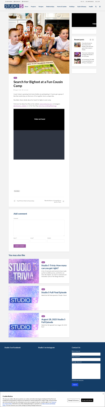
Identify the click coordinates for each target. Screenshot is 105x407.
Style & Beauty (81, 6)
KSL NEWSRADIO (90, 1)
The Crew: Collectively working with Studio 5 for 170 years (88, 54)
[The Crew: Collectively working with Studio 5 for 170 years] (77, 54)
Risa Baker (16, 191)
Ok (103, 393)
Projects (33, 6)
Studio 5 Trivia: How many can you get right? (54, 267)
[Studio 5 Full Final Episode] (24, 298)
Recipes (41, 6)
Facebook (17, 1)
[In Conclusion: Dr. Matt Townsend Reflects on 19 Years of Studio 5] (77, 61)
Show (26, 6)
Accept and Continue (87, 400)
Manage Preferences (73, 400)
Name (15, 238)
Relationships (50, 6)
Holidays (72, 6)
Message (77, 362)
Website (49, 238)
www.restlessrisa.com (46, 104)
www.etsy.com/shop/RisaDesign (48, 106)
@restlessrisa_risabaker (20, 106)
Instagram (9, 1)
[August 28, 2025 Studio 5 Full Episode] (24, 325)
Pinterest (26, 1)
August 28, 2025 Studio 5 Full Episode (53, 320)
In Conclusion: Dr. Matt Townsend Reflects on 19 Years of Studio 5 (88, 61)
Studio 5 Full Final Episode (54, 292)
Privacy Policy (8, 403)
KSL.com (97, 1)
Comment (16, 218)
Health (91, 6)
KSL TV (82, 1)
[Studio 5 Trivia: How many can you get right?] (24, 271)
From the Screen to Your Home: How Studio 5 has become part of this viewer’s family (87, 46)
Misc (15, 77)
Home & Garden (62, 6)
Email (32, 238)
